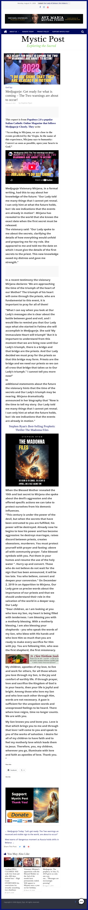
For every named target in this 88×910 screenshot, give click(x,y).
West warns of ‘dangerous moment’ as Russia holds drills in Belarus (32, 841)
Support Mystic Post (60, 32)
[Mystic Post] (5, 31)
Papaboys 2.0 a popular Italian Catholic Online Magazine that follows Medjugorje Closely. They (30, 123)
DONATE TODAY (28, 32)
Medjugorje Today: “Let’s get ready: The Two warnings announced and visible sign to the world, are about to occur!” (32, 833)
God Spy (8, 87)
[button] (81, 902)
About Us (13, 32)
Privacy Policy (43, 32)
